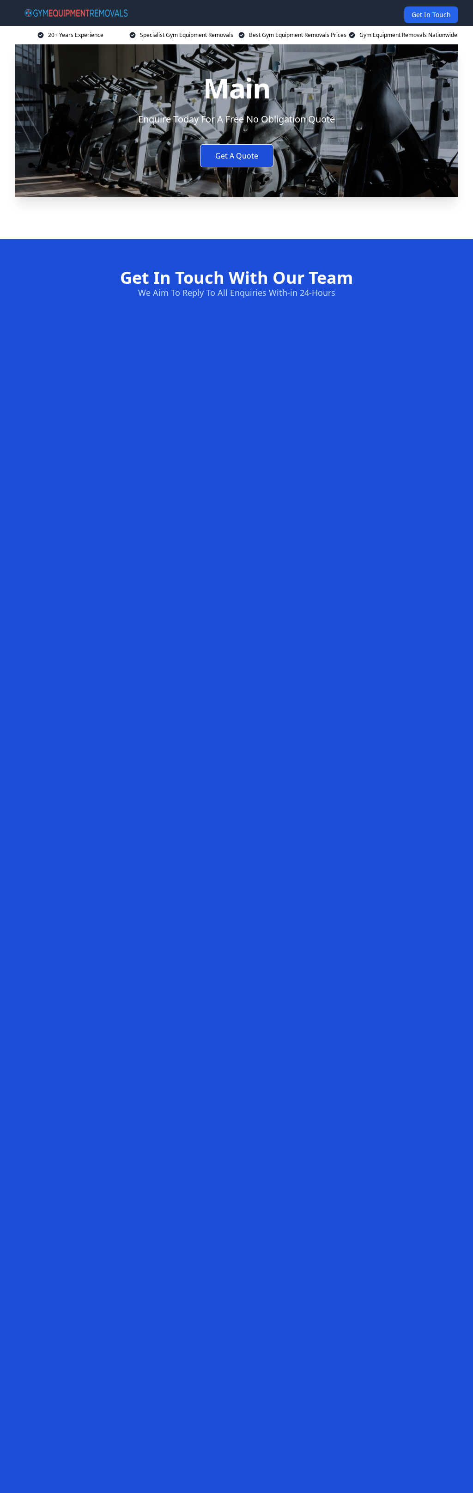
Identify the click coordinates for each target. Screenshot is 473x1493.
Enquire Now (236, 216)
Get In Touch (431, 14)
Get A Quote (236, 156)
